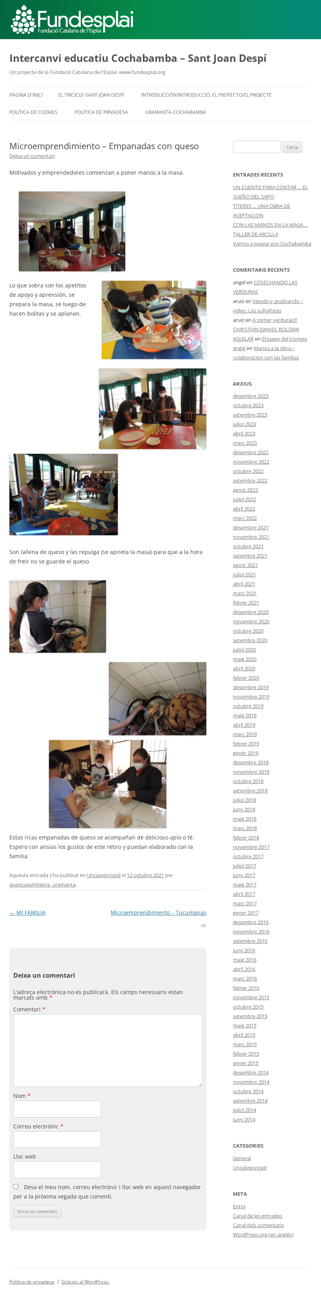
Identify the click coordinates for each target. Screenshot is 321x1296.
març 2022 (245, 518)
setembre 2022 (250, 480)
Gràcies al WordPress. (85, 1281)
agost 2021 (245, 565)
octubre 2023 (248, 405)
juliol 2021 (244, 574)
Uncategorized (104, 875)
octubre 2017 (248, 856)
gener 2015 (245, 1063)
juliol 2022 (244, 499)
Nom (22, 1095)
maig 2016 (244, 959)
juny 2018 (244, 809)
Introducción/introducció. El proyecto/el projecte (206, 95)
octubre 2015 (248, 1006)
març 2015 (245, 1044)
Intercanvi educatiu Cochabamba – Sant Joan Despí (138, 58)
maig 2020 (244, 658)
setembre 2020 (250, 640)
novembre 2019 (251, 696)
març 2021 (245, 593)
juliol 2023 (244, 424)
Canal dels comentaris (258, 1225)
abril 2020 (244, 668)
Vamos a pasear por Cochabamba (272, 243)
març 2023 (245, 442)
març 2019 (245, 734)
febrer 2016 (246, 987)
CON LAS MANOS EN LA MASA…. (270, 224)
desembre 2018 (251, 762)
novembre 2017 (251, 846)
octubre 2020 (248, 630)
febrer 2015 (246, 1053)
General (242, 1158)
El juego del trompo (284, 338)
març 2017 (245, 903)
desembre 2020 (251, 612)
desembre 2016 (251, 922)
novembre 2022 (251, 461)
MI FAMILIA (27, 912)
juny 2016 (244, 950)
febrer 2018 (246, 837)
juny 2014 (244, 1119)
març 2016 (245, 978)
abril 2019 (244, 724)
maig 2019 (244, 715)
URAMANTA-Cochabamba (175, 112)
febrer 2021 (246, 602)
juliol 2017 (244, 865)
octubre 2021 (248, 546)
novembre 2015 (251, 997)
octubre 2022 (248, 471)
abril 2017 (244, 893)
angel (239, 348)
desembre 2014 (251, 1072)
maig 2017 (244, 884)
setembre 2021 (250, 555)
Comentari (29, 1009)
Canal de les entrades (257, 1215)
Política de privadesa (101, 112)
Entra (239, 1206)
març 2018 (245, 828)
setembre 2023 (250, 414)
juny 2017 (244, 875)
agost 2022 (245, 489)
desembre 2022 (251, 452)
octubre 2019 (248, 705)
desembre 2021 (251, 527)
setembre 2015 (250, 1016)
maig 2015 (244, 1025)
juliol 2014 (244, 1110)
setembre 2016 (250, 940)
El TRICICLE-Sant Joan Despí (91, 95)
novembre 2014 (251, 1081)
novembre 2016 (251, 931)
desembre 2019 (251, 687)
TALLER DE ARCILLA (255, 234)
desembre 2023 (251, 395)
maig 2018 (244, 818)
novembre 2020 (251, 621)
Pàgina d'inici (26, 95)
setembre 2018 (250, 790)
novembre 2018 (251, 771)
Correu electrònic (38, 1126)
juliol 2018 (244, 799)
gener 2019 (245, 752)
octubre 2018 (248, 781)
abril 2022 (244, 508)
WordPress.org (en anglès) (263, 1234)
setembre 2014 (250, 1100)
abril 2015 (244, 1034)
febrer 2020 (246, 677)
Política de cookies (33, 112)
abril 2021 (244, 583)
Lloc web (24, 1156)
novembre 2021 (251, 536)
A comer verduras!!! (274, 319)
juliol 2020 (244, 649)
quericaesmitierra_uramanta (42, 884)
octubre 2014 (248, 1091)
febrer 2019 (246, 743)
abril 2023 (244, 433)
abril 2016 (244, 969)
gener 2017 (245, 912)
